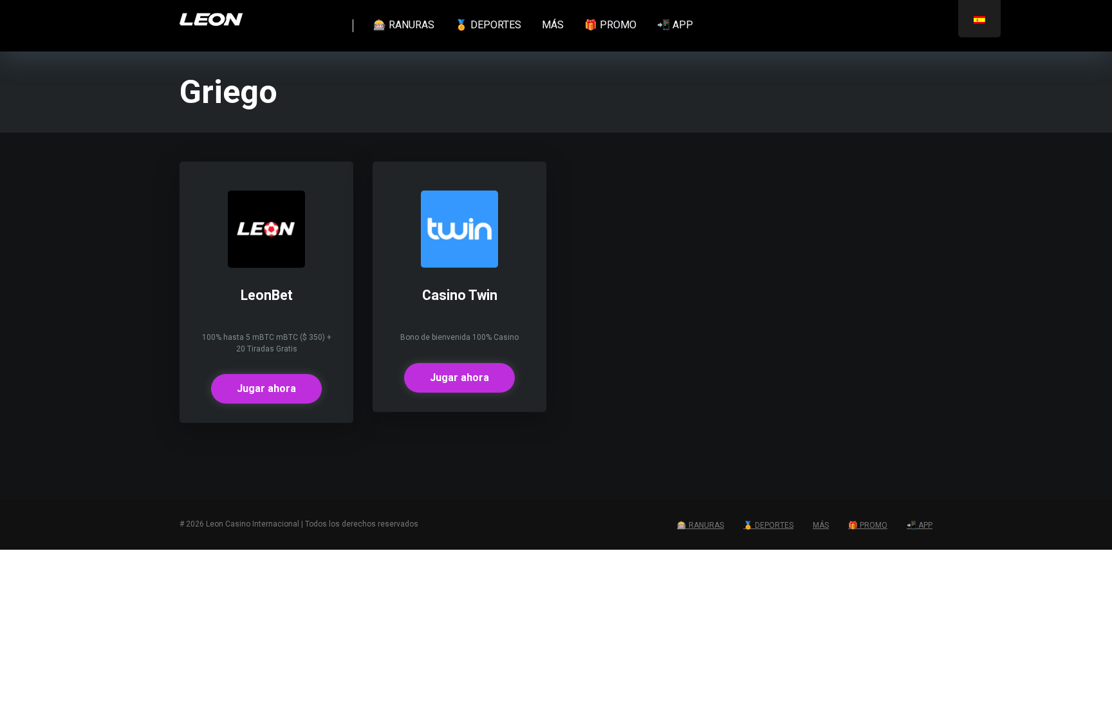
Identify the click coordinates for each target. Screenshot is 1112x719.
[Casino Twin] (459, 264)
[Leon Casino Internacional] (211, 14)
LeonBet (267, 295)
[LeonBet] (266, 264)
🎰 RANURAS (403, 25)
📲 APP (675, 25)
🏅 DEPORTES (488, 25)
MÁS (553, 25)
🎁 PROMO (610, 25)
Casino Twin (459, 295)
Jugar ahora (266, 388)
